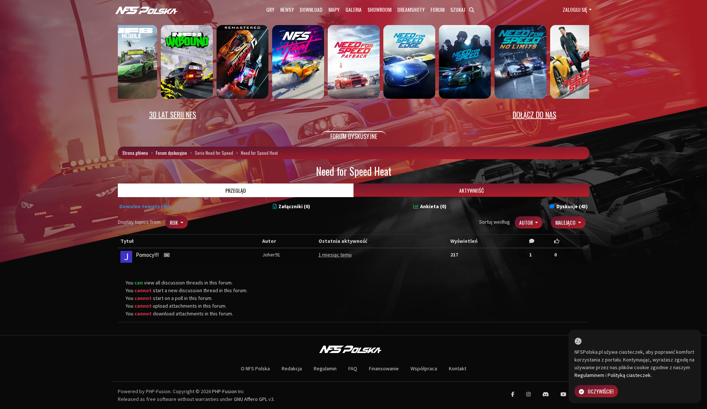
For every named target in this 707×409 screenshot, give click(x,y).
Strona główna (135, 152)
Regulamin (325, 368)
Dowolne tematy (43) (144, 206)
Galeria (353, 9)
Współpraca (424, 368)
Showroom (379, 9)
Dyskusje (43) (572, 206)
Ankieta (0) (433, 206)
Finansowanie (384, 368)
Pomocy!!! (147, 254)
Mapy (334, 9)
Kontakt (457, 368)
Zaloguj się (575, 9)
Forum (437, 9)
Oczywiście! (600, 391)
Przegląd (235, 190)
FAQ (352, 368)
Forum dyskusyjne (171, 152)
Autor (526, 222)
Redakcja (292, 368)
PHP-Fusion (224, 391)
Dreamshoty (411, 9)
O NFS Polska (255, 368)
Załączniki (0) (294, 206)
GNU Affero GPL (250, 399)
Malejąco (566, 222)
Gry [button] (270, 9)
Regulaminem (589, 375)
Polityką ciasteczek (629, 375)
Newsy (287, 9)
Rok (174, 222)
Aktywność (471, 190)
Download (311, 9)
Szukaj (458, 9)
